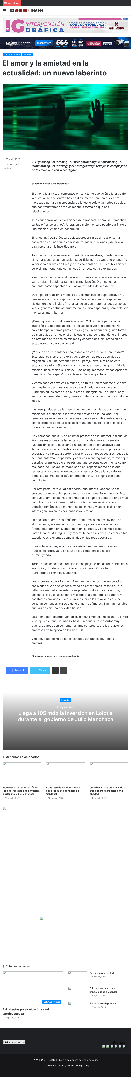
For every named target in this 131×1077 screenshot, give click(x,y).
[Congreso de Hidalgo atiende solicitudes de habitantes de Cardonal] (65, 773)
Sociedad (27, 54)
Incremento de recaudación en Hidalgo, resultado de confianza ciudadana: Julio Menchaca (21, 790)
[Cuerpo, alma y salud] (77, 977)
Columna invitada (12, 54)
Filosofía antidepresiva (102, 1003)
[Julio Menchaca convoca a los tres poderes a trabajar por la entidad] (109, 773)
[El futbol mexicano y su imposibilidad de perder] (77, 993)
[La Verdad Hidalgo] (26, 10)
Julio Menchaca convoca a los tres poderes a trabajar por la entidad (107, 790)
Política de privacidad (14, 1042)
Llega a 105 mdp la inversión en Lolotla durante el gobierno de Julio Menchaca (65, 716)
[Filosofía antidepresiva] (77, 1008)
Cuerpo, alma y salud (101, 973)
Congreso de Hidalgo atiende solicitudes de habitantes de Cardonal (63, 790)
